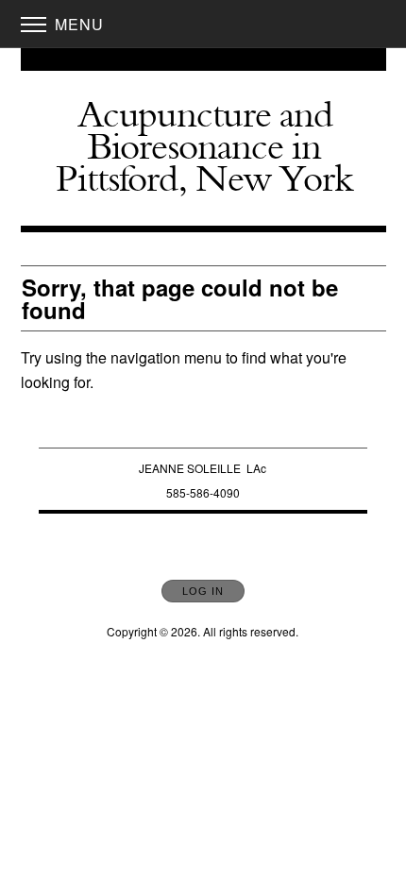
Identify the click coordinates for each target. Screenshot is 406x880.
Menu (77, 24)
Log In (203, 591)
